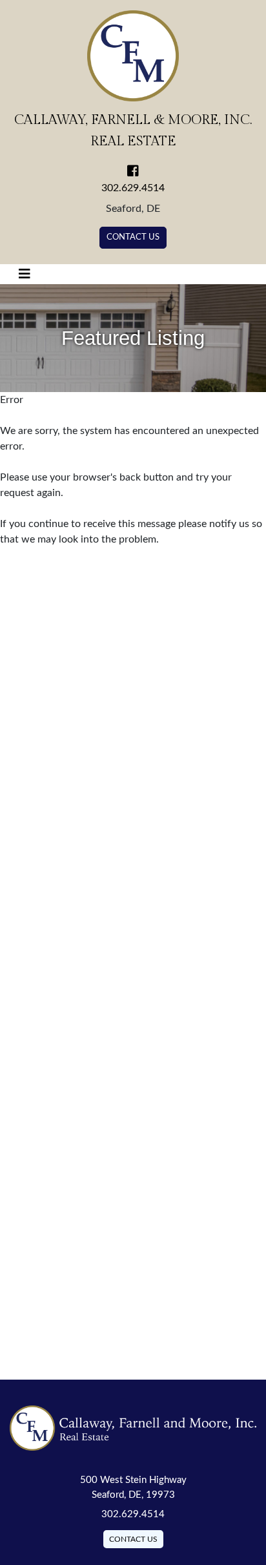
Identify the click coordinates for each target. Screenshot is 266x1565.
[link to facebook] (133, 172)
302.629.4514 (133, 188)
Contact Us (133, 237)
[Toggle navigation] (24, 274)
